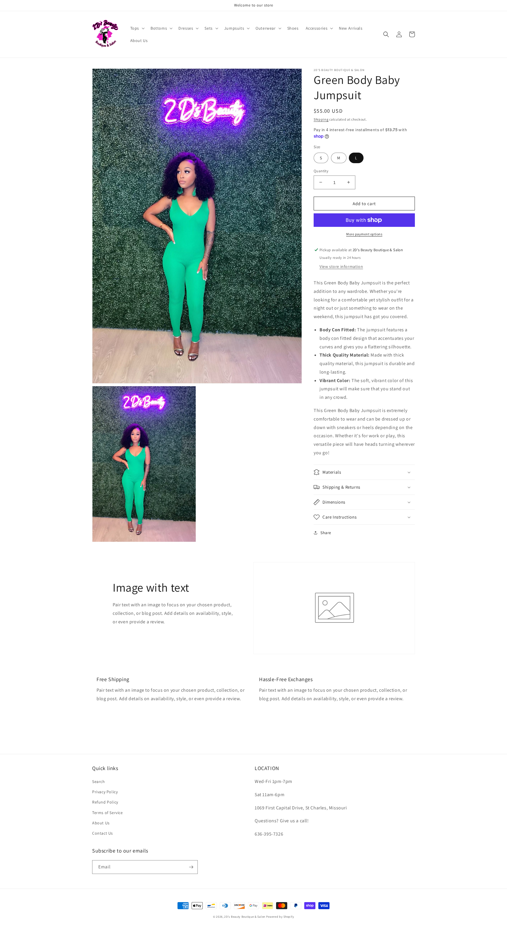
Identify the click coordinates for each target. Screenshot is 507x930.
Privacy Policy (105, 791)
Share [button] (325, 532)
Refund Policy (105, 802)
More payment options (364, 234)
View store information (341, 266)
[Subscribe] (191, 867)
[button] (137, 28)
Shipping (321, 119)
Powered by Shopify (280, 917)
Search (98, 781)
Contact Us (102, 833)
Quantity (321, 170)
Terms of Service (107, 812)
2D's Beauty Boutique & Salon (244, 917)
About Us (101, 823)
